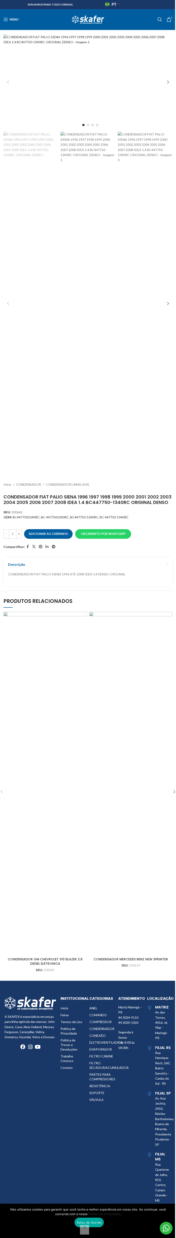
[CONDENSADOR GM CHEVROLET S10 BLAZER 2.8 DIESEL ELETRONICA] (45, 783)
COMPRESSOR (100, 1022)
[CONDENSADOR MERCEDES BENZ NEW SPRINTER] (131, 783)
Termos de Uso (71, 1022)
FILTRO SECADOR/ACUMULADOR (101, 1065)
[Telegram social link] (53, 546)
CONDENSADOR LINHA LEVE (67, 484)
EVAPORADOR (100, 1049)
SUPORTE (96, 1093)
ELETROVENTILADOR (101, 1042)
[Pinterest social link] (40, 546)
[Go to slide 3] (92, 125)
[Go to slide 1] (83, 125)
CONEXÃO (97, 1036)
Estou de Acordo (89, 1222)
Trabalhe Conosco (66, 1058)
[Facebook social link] (27, 546)
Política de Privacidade (68, 1031)
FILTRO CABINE (101, 1056)
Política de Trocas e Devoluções (68, 1044)
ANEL (93, 1008)
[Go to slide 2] (88, 125)
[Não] (84, 1230)
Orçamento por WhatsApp (103, 534)
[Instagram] (30, 1046)
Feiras (64, 1015)
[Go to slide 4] (97, 125)
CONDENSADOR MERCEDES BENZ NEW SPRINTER (131, 959)
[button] (8, 82)
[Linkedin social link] (47, 546)
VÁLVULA (96, 1100)
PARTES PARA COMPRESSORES (101, 1077)
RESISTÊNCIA (99, 1086)
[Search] (159, 19)
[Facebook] (22, 1046)
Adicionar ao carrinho (48, 534)
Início (7, 484)
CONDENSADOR (28, 484)
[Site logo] (88, 19)
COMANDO (98, 1015)
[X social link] (33, 546)
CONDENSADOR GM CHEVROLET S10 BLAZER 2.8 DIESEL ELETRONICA (45, 961)
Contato (66, 1068)
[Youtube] (37, 1046)
